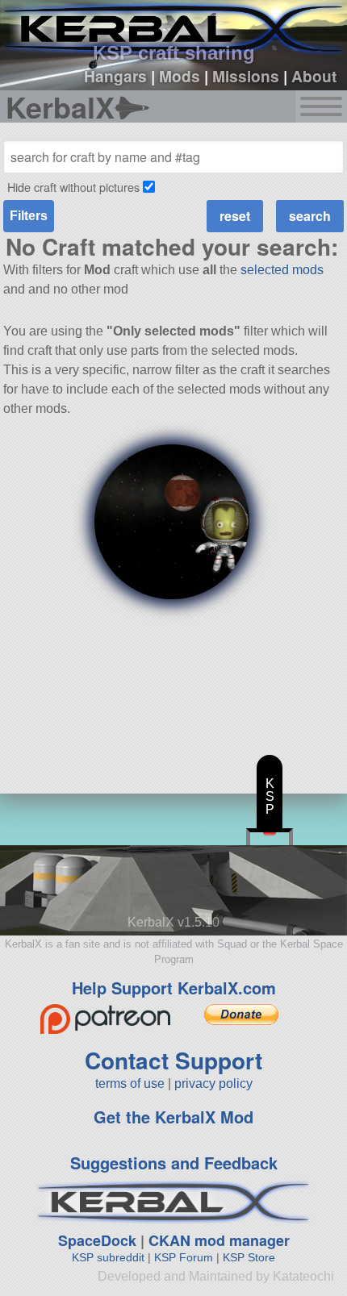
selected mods (282, 270)
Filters (29, 216)
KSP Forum (183, 1257)
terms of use (130, 1083)
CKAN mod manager (219, 1240)
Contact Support (173, 1060)
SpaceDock (97, 1240)
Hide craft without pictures (73, 186)
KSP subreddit (108, 1257)
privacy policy (213, 1083)
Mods (179, 76)
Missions (245, 76)
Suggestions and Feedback (174, 1162)
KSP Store (249, 1257)
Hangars (115, 76)
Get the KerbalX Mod (173, 1116)
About (314, 76)
